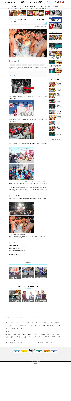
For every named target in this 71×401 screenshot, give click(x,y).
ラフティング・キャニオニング (38, 342)
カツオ (16, 325)
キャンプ (29, 342)
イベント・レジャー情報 (41, 6)
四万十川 (36, 334)
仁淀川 (25, 337)
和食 (29, 323)
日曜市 (40, 336)
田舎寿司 (11, 325)
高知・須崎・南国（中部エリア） (22, 317)
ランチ (43, 325)
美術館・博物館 (8, 334)
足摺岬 (19, 334)
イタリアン (7, 323)
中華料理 (42, 323)
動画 (49, 6)
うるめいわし (7, 328)
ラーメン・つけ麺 (54, 323)
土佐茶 (28, 322)
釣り (12, 343)
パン (41, 322)
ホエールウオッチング (22, 342)
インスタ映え (19, 337)
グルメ (21, 6)
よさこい (22, 343)
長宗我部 (7, 337)
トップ (6, 8)
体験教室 (12, 337)
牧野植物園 (54, 336)
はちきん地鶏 (22, 328)
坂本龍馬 (49, 334)
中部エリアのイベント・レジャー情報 (18, 8)
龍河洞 (59, 336)
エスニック (7, 322)
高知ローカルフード (23, 325)
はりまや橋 (42, 334)
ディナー (31, 325)
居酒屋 (61, 323)
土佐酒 (12, 322)
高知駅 (25, 336)
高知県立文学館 (13, 342)
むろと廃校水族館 (19, 336)
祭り (17, 343)
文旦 (6, 325)
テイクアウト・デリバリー (16, 323)
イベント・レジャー (27, 8)
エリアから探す (14, 6)
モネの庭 (7, 336)
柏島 (30, 336)
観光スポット (32, 6)
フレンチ (18, 322)
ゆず (58, 325)
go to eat (51, 322)
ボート (60, 342)
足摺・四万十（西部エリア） (10, 317)
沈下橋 (24, 334)
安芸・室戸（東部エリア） (34, 317)
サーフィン (7, 343)
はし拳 (6, 342)
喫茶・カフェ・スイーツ (51, 325)
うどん (23, 322)
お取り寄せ (26, 6)
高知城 (14, 334)
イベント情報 (13, 75)
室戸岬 (58, 334)
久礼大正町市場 (47, 336)
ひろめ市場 (30, 334)
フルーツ (24, 323)
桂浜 (54, 334)
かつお (46, 322)
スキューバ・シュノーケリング (51, 342)
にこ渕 (12, 336)
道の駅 (35, 336)
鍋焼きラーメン (15, 328)
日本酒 (48, 323)
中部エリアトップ (10, 8)
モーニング (37, 325)
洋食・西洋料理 (36, 323)
